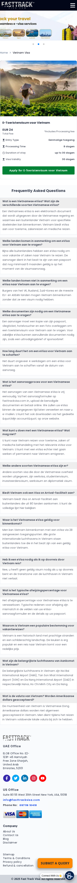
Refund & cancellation (18, 865)
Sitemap (8, 854)
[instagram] (33, 778)
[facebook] (6, 778)
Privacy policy (12, 862)
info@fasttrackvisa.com (21, 800)
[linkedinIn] (24, 778)
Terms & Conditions (16, 858)
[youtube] (42, 778)
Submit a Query (55, 863)
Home (4, 53)
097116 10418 (28, 805)
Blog (6, 839)
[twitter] (15, 778)
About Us (9, 831)
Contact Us (11, 835)
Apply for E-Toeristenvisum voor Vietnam (38, 170)
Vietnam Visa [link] (21, 53)
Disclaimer (10, 842)
